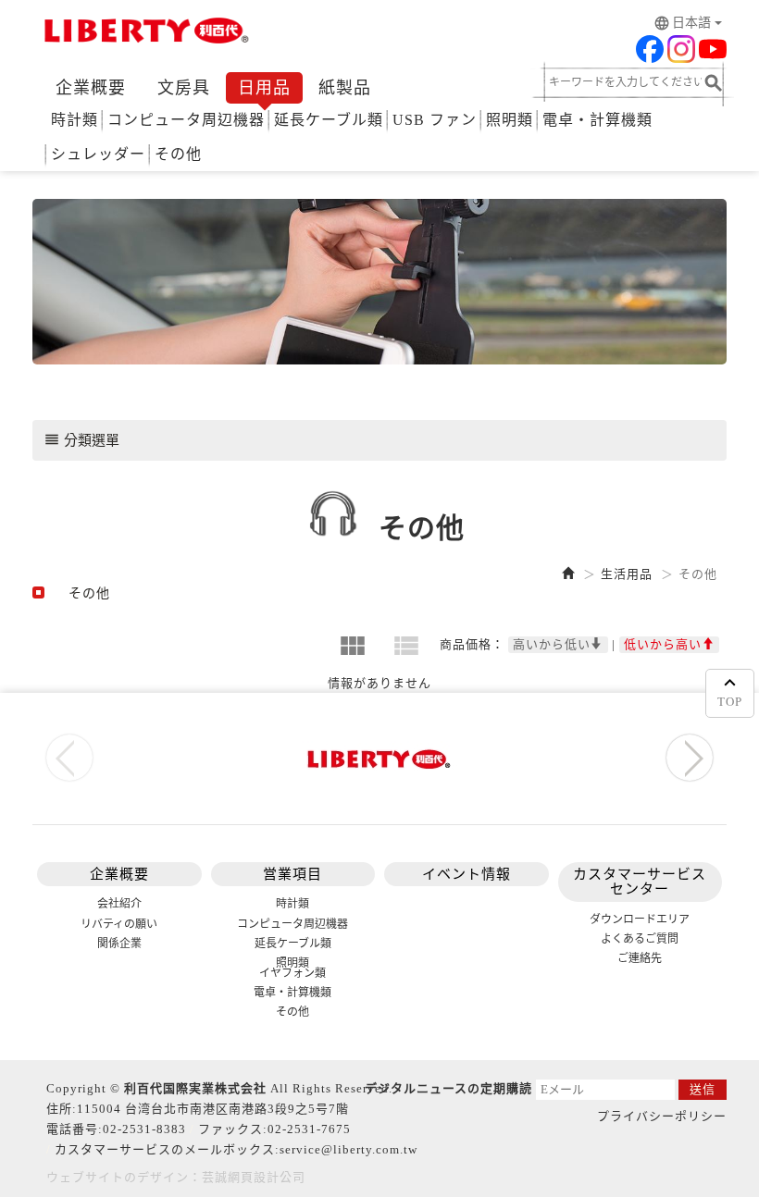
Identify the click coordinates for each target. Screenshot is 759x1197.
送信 (702, 1089)
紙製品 (344, 88)
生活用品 (627, 574)
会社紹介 (119, 903)
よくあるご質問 (639, 938)
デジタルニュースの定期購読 (448, 1088)
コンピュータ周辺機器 (186, 120)
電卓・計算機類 (597, 120)
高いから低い (552, 644)
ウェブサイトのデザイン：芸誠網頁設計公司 (175, 1177)
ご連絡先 (639, 958)
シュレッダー (98, 154)
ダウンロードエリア (640, 919)
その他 (178, 154)
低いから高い (663, 644)
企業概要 (91, 88)
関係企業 (119, 943)
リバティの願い (119, 924)
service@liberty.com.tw (348, 1149)
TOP (729, 702)
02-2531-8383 (144, 1129)
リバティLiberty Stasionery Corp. (143, 32)
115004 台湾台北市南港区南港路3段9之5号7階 (213, 1109)
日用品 (264, 88)
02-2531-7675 (309, 1129)
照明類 (509, 120)
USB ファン (434, 120)
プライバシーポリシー (662, 1116)
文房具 (183, 88)
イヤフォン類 (292, 973)
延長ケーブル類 (328, 120)
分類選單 (81, 439)
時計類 (74, 120)
